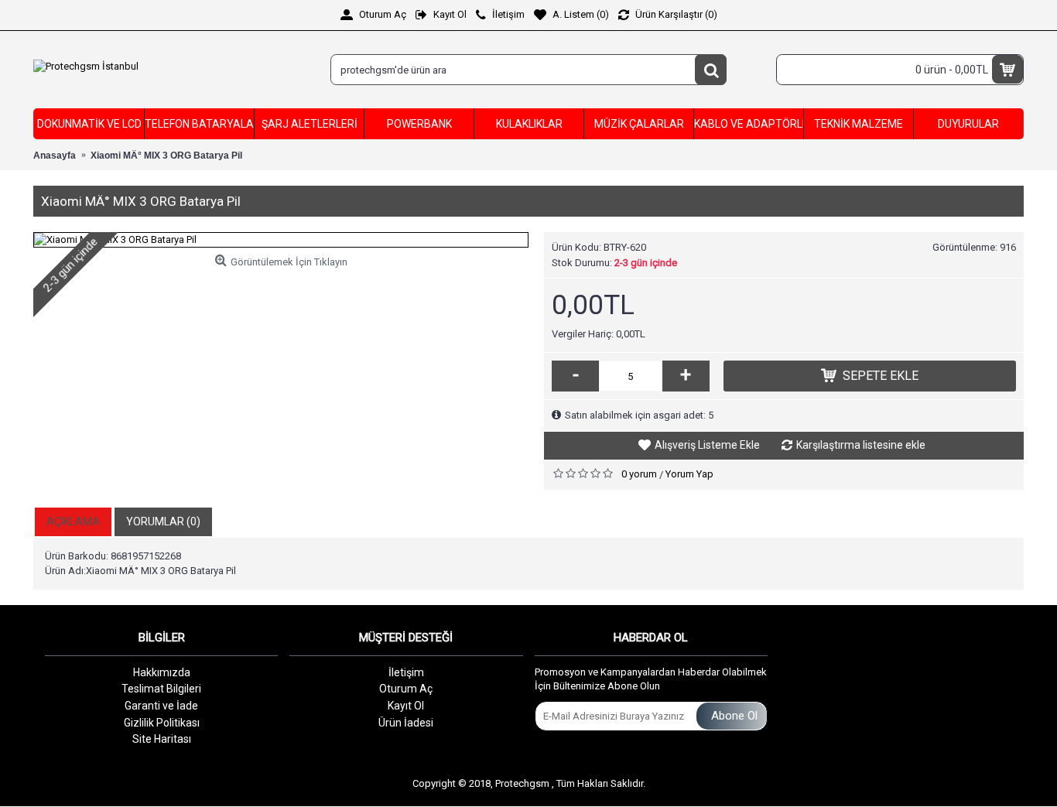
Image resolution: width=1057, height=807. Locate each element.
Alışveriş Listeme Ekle (707, 445)
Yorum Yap (689, 474)
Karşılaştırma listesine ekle (860, 445)
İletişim (406, 672)
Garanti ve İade (161, 705)
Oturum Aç (406, 688)
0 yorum (639, 474)
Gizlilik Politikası (162, 722)
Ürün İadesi (405, 722)
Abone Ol (734, 716)
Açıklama (73, 521)
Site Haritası (161, 739)
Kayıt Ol (406, 705)
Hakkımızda (161, 672)
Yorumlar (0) (163, 521)
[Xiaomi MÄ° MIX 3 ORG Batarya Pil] (280, 240)
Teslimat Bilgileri (161, 688)
